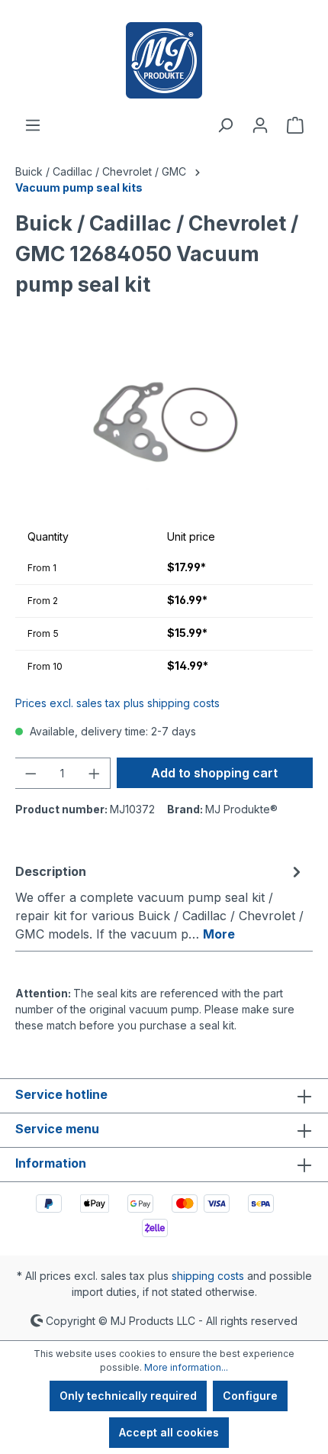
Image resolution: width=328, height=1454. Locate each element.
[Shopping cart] (295, 125)
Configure (250, 1395)
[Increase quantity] (95, 773)
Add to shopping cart (214, 772)
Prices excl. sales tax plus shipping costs (117, 702)
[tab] (160, 902)
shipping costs (208, 1275)
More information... (186, 1367)
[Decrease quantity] (30, 773)
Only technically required (128, 1395)
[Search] (225, 125)
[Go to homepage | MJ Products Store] (164, 60)
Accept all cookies (169, 1432)
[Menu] (32, 125)
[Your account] (260, 125)
